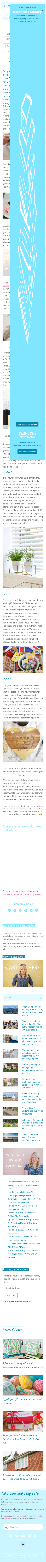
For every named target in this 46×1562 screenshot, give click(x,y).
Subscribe (10, 1295)
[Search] (39, 997)
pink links (39, 806)
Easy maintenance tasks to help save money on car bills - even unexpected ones (23, 1185)
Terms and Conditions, (21, 1516)
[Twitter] (16, 1536)
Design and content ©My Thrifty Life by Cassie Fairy (23, 1556)
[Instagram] (36, 1536)
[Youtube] (23, 1536)
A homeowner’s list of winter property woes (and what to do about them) (22, 1477)
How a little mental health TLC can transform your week (31, 1137)
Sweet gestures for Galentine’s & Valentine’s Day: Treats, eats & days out (21, 1439)
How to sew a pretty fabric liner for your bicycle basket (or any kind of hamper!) (23, 1253)
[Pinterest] (29, 1536)
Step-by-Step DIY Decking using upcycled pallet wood (32, 1111)
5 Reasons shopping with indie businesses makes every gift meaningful (23, 1365)
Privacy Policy (38, 1516)
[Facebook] (10, 1536)
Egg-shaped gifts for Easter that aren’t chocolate (23, 1401)
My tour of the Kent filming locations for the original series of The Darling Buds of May (24, 1222)
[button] (23, 1544)
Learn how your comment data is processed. (23, 894)
